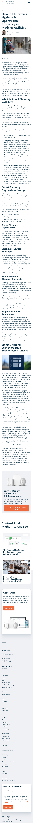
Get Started (8, 608)
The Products (5, 720)
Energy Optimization (7, 687)
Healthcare (4, 678)
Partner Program (6, 694)
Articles (3, 703)
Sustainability (5, 766)
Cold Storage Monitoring (8, 685)
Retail (3, 680)
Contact (4, 748)
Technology (4, 764)
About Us (4, 757)
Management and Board (8, 762)
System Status (5, 740)
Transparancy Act (6, 778)
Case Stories (5, 708)
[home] (4, 644)
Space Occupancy (6, 682)
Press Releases (5, 706)
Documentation (5, 736)
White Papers (5, 710)
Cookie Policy (5, 773)
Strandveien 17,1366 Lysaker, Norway (7, 653)
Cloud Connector (6, 724)
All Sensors (4, 722)
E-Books (4, 713)
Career (3, 759)
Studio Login (5, 729)
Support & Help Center (7, 750)
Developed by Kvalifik (7, 821)
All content (4, 701)
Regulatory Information (7, 780)
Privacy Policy (5, 776)
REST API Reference (6, 738)
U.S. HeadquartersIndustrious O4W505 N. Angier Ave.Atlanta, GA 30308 (6, 659)
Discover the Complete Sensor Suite (16, 508)
